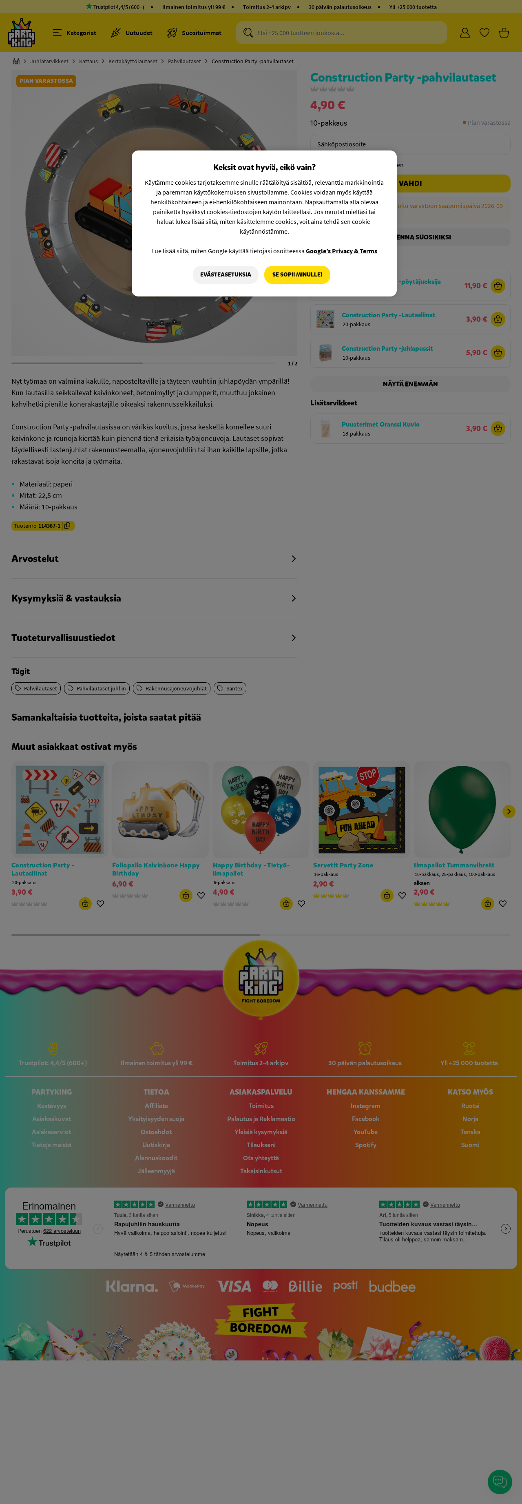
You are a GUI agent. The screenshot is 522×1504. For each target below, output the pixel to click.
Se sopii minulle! (297, 275)
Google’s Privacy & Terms (341, 251)
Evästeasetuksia (225, 275)
